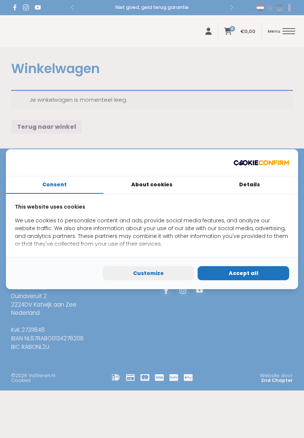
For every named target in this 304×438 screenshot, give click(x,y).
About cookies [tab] (151, 184)
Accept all (243, 273)
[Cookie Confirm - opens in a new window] (261, 162)
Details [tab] (249, 184)
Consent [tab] (54, 184)
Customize (148, 273)
